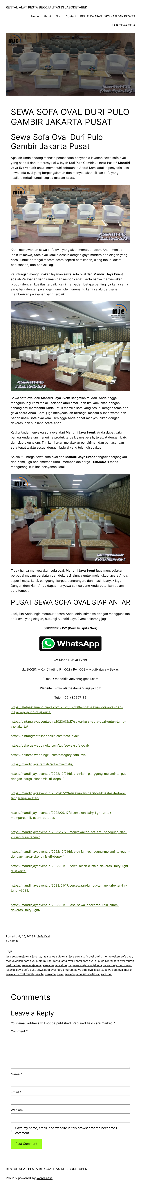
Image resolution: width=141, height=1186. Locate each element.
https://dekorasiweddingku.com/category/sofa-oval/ (49, 755)
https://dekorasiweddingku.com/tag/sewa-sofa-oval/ (50, 745)
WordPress (45, 1178)
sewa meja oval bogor (57, 965)
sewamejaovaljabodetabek (82, 974)
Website (17, 1110)
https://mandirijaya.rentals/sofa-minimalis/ (42, 764)
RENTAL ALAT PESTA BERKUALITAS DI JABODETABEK (46, 7)
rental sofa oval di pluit (89, 961)
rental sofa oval (63, 961)
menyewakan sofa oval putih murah (29, 961)
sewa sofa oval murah (118, 969)
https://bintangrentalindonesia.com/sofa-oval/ (45, 736)
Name (16, 1074)
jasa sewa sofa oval (55, 956)
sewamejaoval (54, 974)
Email (16, 1092)
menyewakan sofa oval (117, 956)
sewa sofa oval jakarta (88, 969)
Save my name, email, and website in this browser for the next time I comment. (66, 1130)
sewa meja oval (31, 965)
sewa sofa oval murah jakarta (25, 974)
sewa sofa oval (25, 969)
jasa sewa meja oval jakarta (23, 956)
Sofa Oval (43, 936)
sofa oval (106, 974)
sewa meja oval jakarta (87, 965)
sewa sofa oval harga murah (55, 969)
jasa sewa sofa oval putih (85, 956)
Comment (19, 1031)
